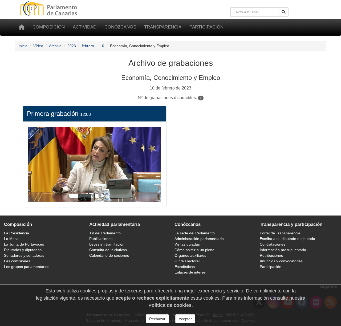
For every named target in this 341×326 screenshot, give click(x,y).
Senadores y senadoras (24, 255)
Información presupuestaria (283, 250)
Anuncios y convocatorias (281, 261)
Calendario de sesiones (109, 255)
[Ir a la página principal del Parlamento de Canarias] (49, 8)
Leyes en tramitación (106, 244)
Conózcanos (120, 27)
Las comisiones (17, 261)
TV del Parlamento (105, 233)
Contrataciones (272, 244)
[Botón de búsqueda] (283, 12)
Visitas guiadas (187, 244)
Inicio (23, 46)
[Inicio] (22, 27)
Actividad (84, 27)
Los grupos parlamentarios (26, 266)
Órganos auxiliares (190, 255)
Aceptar (185, 319)
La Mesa (11, 239)
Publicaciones (100, 239)
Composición (49, 27)
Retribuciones (271, 255)
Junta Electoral (187, 261)
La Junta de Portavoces (24, 244)
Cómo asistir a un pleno (194, 250)
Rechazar (157, 319)
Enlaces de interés (190, 272)
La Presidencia (16, 233)
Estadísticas (184, 266)
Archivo (55, 46)
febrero (88, 46)
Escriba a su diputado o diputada (287, 239)
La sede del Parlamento (194, 233)
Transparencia (162, 27)
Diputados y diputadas (23, 250)
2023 (71, 46)
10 (102, 46)
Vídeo (38, 46)
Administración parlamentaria (199, 239)
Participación (206, 27)
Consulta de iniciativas (108, 250)
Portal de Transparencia (280, 233)
